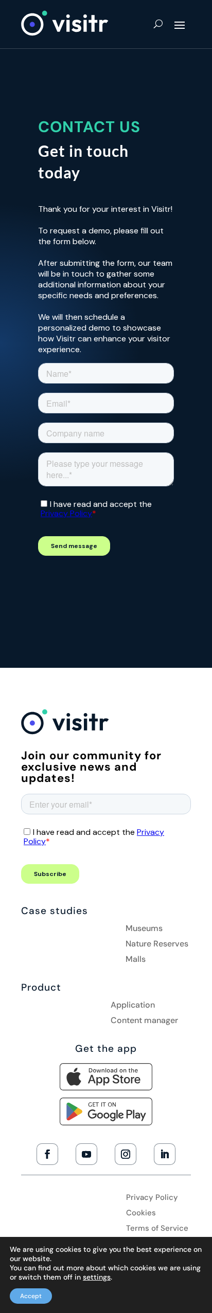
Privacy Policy (152, 1198)
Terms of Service (157, 1229)
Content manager (144, 1021)
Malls (136, 960)
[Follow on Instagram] (125, 1154)
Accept (31, 1296)
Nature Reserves (157, 944)
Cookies (141, 1213)
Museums (144, 929)
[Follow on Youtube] (86, 1154)
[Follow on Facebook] (47, 1154)
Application (133, 1005)
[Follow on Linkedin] (164, 1154)
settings (97, 1277)
